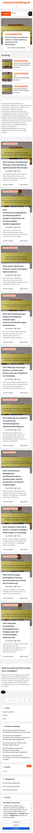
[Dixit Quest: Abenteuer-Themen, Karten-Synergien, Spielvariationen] (16, 257)
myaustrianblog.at (16, 2)
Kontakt (5, 715)
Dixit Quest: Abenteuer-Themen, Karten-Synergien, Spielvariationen (22, 90)
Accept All (16, 828)
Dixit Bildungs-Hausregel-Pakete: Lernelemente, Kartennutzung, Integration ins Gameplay (16, 757)
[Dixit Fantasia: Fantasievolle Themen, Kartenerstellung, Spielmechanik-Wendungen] (16, 153)
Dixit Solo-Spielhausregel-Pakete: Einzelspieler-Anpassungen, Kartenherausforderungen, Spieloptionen (15, 319)
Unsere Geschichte (8, 712)
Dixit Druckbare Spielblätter (21, 73)
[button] (25, 47)
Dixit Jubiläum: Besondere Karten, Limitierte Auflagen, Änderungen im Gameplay (15, 530)
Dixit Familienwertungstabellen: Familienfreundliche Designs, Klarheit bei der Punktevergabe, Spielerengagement (16, 737)
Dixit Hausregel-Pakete (9, 295)
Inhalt (4, 719)
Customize (16, 822)
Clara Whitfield (11, 47)
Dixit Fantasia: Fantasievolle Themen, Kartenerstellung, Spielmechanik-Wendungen (22, 65)
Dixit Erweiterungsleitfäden (14, 34)
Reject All (16, 825)
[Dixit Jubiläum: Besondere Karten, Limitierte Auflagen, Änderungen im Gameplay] (16, 518)
